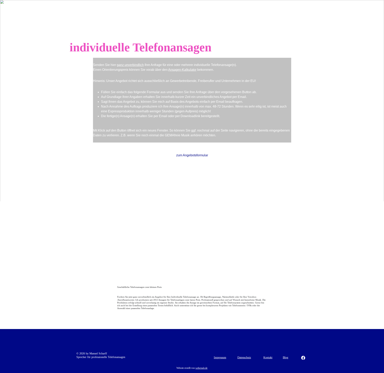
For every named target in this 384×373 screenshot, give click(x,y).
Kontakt (306, 6)
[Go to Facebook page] (303, 358)
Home (180, 6)
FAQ (287, 6)
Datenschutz (244, 357)
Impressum (220, 357)
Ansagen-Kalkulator (182, 69)
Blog (285, 357)
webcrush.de (201, 368)
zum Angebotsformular (192, 155)
